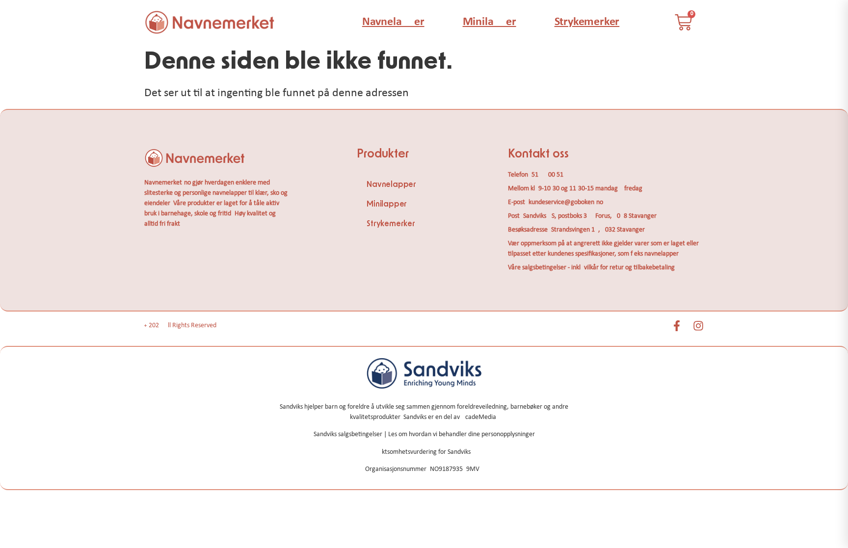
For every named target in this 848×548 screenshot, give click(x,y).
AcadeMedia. (479, 417)
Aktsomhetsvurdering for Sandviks (424, 452)
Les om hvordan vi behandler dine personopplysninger (461, 434)
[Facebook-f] (676, 325)
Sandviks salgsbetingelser (348, 434)
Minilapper (489, 22)
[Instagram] (698, 325)
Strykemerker (587, 22)
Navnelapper (393, 22)
